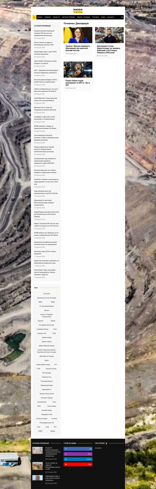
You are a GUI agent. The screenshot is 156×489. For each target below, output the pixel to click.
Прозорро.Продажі (47, 398)
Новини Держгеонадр (43, 364)
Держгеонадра (46, 337)
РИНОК (39, 17)
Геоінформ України (42, 329)
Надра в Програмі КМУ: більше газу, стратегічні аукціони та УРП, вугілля (46, 225)
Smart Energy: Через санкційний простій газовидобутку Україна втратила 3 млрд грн (44, 272)
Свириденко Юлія (46, 414)
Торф (47, 427)
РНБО (39, 406)
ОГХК (38, 369)
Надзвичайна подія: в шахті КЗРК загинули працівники (45, 53)
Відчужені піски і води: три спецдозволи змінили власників (45, 109)
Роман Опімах (51, 406)
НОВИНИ (48, 17)
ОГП (55, 364)
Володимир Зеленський (46, 325)
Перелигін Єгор (46, 377)
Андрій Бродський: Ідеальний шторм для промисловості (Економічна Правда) (46, 214)
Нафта (47, 360)
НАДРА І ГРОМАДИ (83, 17)
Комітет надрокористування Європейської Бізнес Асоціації (46, 351)
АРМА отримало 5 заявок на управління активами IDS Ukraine (45, 127)
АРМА (53, 302)
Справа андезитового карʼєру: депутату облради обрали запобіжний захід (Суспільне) (44, 149)
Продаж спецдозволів (47, 393)
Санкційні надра (47, 410)
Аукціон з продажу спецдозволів (47, 315)
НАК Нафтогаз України (47, 356)
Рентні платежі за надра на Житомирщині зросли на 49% (44, 44)
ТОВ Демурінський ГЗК (46, 423)
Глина (55, 329)
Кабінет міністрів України (46, 346)
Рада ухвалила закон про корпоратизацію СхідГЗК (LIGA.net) (46, 192)
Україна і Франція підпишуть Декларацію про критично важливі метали (78, 48)
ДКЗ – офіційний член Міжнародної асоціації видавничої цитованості (46, 71)
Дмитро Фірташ (46, 341)
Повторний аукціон (47, 381)
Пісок (54, 402)
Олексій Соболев (51, 369)
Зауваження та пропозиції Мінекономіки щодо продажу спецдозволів (44, 202)
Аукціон (46, 310)
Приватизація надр (47, 385)
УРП (55, 427)
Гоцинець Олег (41, 333)
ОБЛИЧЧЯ (56, 17)
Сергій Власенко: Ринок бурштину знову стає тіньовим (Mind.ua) (45, 99)
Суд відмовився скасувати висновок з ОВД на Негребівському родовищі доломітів (46, 137)
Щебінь (52, 431)
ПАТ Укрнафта (46, 373)
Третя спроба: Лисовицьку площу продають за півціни (45, 62)
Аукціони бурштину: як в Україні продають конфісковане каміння (45, 171)
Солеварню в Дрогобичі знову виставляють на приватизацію (44, 118)
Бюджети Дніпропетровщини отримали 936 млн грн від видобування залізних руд (44, 33)
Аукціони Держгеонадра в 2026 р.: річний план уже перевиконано (45, 81)
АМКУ (40, 302)
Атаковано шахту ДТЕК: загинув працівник (45, 253)
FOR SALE (95, 17)
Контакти (98, 448)
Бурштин (40, 321)
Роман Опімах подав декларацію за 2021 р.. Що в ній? (78, 83)
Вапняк (53, 321)
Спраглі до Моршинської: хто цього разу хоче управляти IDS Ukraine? (46, 90)
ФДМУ (40, 431)
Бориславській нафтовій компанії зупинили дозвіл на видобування (45, 243)
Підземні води (41, 402)
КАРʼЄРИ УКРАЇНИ (68, 17)
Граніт (54, 333)
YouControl (46, 294)
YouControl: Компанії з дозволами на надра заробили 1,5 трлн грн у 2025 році (46, 182)
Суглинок (54, 418)
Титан (38, 427)
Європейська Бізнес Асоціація (46, 298)
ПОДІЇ (103, 17)
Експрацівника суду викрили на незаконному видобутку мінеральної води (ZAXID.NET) (45, 161)
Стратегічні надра (41, 418)
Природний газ (46, 389)
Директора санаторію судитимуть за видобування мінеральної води (46, 262)
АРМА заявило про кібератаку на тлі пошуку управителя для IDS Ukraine (46, 234)
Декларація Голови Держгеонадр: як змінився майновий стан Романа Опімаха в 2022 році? (108, 49)
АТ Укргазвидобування (46, 306)
